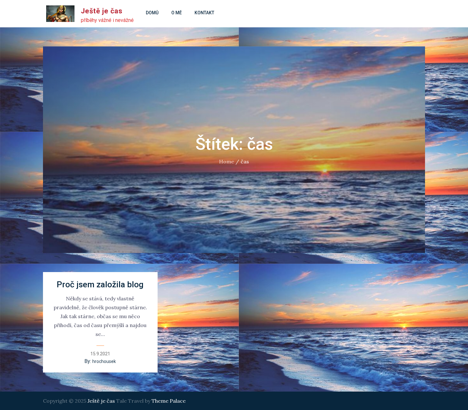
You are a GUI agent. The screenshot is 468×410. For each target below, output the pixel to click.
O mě (176, 12)
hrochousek (104, 361)
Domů (152, 12)
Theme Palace (169, 401)
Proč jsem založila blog (100, 284)
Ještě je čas (102, 11)
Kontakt (204, 12)
